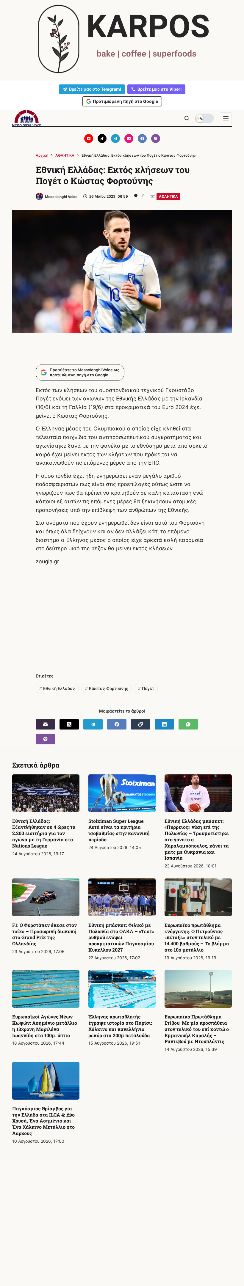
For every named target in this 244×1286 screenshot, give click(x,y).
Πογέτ (146, 688)
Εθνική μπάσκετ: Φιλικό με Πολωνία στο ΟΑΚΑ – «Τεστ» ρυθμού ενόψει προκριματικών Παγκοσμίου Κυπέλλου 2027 (121, 937)
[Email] (45, 724)
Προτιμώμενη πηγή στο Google (125, 101)
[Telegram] (115, 138)
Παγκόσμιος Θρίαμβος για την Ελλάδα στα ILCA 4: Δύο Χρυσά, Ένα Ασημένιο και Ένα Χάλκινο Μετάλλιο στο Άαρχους (43, 1120)
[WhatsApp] (188, 724)
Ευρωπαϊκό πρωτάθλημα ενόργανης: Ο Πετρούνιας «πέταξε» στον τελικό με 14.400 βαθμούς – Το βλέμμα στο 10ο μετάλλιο (197, 937)
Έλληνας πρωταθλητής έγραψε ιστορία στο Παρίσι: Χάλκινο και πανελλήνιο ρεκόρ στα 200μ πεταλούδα (120, 1025)
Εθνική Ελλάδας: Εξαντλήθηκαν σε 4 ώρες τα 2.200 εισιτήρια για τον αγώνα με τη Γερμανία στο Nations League (44, 833)
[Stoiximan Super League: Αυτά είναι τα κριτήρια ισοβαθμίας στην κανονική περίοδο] (122, 793)
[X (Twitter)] (69, 724)
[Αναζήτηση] (186, 118)
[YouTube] (88, 138)
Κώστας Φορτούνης (106, 688)
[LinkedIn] (164, 724)
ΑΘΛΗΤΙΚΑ (168, 196)
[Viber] (155, 138)
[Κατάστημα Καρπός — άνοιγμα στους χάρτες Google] (122, 39)
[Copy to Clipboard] (140, 724)
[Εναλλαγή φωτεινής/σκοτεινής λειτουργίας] (204, 118)
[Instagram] (128, 138)
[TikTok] (102, 138)
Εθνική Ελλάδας (57, 688)
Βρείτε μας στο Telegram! (95, 89)
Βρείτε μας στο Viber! (159, 89)
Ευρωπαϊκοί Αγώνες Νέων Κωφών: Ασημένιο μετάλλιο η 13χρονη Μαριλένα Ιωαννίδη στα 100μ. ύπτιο (44, 1025)
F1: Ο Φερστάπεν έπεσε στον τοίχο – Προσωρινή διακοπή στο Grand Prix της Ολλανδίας (44, 934)
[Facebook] (142, 138)
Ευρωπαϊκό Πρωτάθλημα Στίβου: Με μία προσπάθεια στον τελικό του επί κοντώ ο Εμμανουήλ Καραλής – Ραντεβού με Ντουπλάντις (197, 1028)
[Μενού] (226, 118)
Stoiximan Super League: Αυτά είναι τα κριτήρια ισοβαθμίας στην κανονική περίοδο (119, 830)
